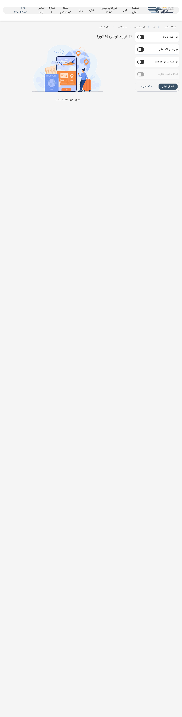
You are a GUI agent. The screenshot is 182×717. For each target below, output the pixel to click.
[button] (168, 87)
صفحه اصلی (170, 27)
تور (154, 27)
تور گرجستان (140, 27)
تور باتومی (122, 27)
